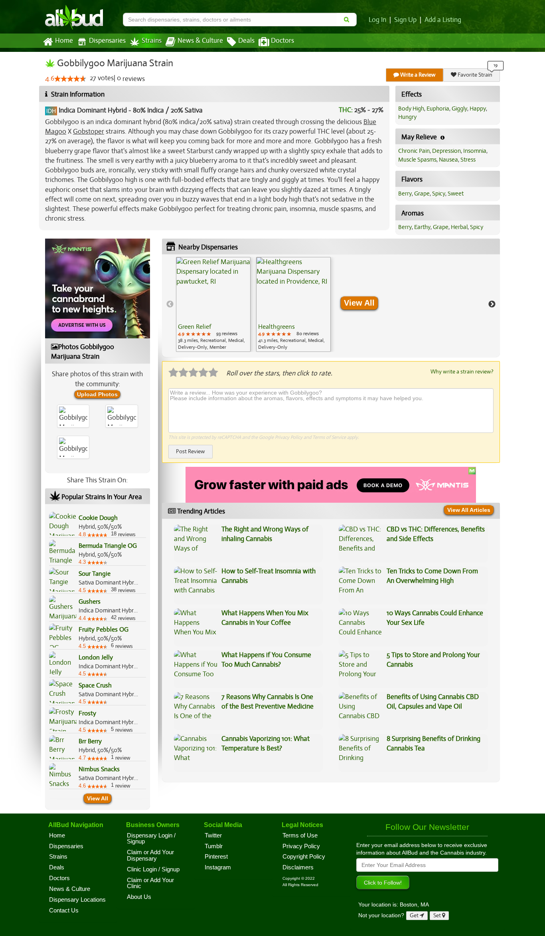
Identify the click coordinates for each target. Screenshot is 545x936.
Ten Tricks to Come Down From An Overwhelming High (432, 576)
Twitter (213, 835)
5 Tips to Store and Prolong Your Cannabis (433, 660)
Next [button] (492, 304)
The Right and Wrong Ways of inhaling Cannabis (264, 534)
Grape (422, 193)
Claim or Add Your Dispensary (150, 855)
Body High (411, 108)
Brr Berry (90, 741)
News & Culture (200, 41)
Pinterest (216, 856)
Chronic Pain (414, 150)
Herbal (459, 227)
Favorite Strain (474, 74)
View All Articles (468, 510)
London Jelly (96, 658)
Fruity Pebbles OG (103, 630)
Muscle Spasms (417, 159)
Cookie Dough (98, 518)
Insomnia (474, 150)
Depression (446, 150)
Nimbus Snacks (99, 769)
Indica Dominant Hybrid (92, 110)
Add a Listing (443, 20)
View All (97, 798)
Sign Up (405, 20)
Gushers (90, 602)
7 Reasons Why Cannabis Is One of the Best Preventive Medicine (267, 702)
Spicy (438, 193)
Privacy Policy (288, 437)
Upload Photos (97, 394)
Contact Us (64, 910)
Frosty (87, 713)
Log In (377, 20)
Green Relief (194, 327)
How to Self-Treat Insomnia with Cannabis (268, 576)
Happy (478, 108)
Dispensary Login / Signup (151, 838)
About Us (139, 897)
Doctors (282, 41)
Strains (152, 41)
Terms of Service (329, 437)
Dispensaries (107, 41)
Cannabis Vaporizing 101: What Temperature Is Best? (265, 743)
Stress (468, 159)
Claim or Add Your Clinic (150, 883)
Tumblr (214, 846)
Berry (405, 193)
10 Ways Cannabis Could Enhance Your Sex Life (435, 618)
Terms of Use (300, 835)
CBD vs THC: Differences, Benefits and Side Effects (436, 534)
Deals (246, 41)
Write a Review (417, 74)
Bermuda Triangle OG (108, 546)
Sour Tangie (95, 574)
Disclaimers (298, 867)
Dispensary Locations (77, 900)
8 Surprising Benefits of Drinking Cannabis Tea (433, 743)
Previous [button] (170, 304)
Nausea (448, 159)
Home (64, 41)
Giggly (459, 108)
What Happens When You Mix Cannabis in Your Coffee (264, 618)
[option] (213, 304)
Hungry (407, 116)
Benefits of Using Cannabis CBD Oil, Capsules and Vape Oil (433, 702)
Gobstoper (88, 131)
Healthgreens (276, 327)
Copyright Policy (303, 856)
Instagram (218, 867)
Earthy (422, 227)
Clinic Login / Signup (153, 869)
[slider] (70, 78)
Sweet (456, 193)
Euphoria (438, 108)
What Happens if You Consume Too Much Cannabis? (266, 660)
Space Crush (95, 685)
